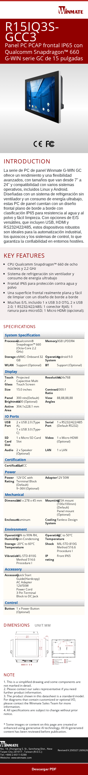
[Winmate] (71, 9)
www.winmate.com (21, 757)
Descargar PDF (44, 769)
